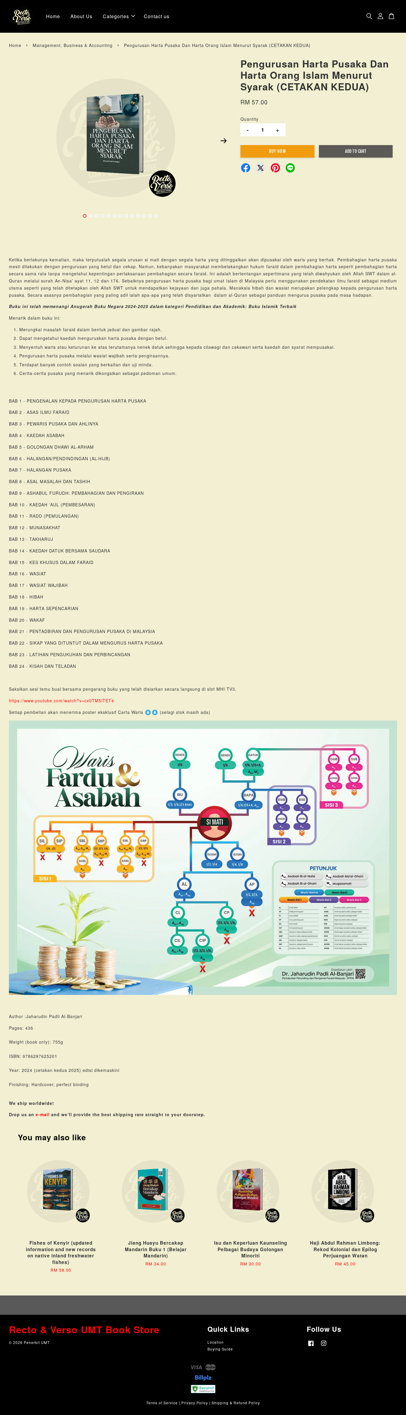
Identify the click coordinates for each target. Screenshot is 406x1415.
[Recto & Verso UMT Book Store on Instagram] (324, 1345)
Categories (116, 16)
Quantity (249, 119)
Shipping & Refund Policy (236, 1402)
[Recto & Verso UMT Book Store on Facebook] (311, 1345)
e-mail (43, 1114)
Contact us (156, 16)
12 (150, 216)
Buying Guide (220, 1348)
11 (144, 216)
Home (53, 16)
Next (223, 140)
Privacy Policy (194, 1402)
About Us (81, 16)
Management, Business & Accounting (73, 45)
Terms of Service (162, 1402)
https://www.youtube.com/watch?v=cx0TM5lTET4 (61, 700)
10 (138, 216)
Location (215, 1342)
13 (156, 216)
